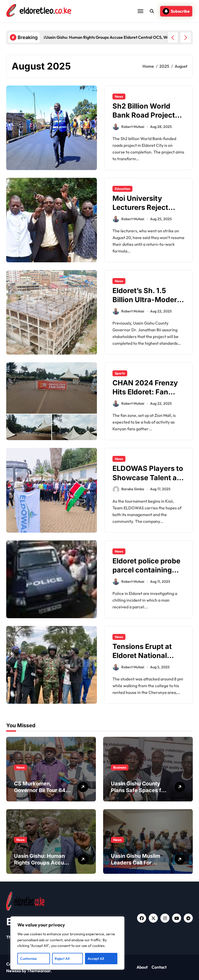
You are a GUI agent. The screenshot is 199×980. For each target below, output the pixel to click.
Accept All (96, 958)
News (119, 96)
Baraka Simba (132, 489)
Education (122, 189)
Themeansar (39, 970)
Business (119, 767)
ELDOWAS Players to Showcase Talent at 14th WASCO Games (147, 477)
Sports (120, 373)
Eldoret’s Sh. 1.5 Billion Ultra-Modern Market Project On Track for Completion (148, 304)
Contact (159, 967)
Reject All (62, 958)
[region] (67, 943)
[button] (186, 37)
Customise (28, 958)
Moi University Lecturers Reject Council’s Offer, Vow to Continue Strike (146, 212)
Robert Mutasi (132, 126)
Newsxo (13, 970)
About (142, 967)
